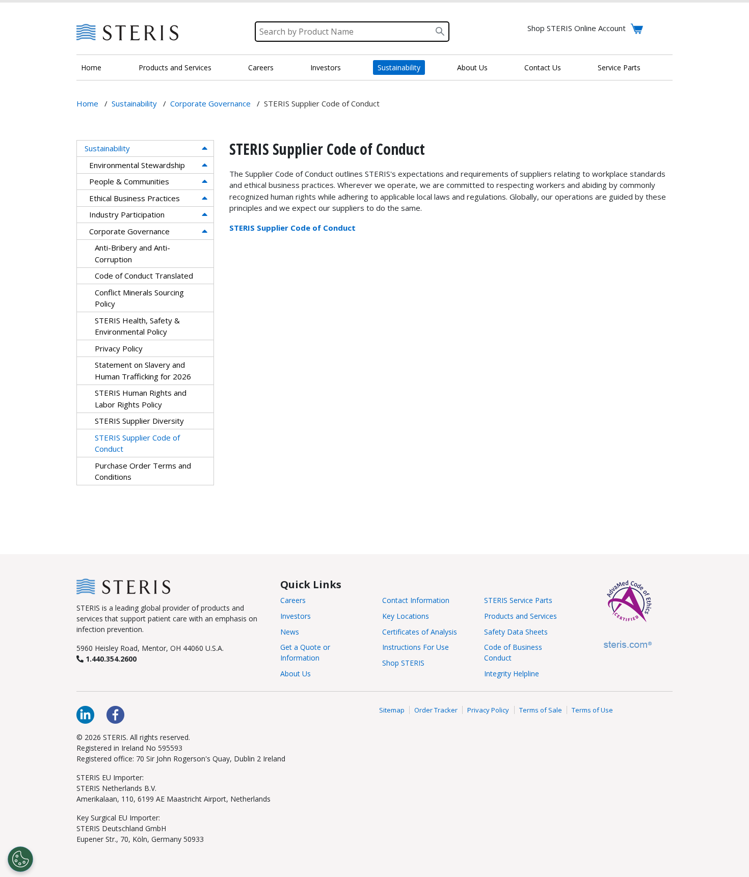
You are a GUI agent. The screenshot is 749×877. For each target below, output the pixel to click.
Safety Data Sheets (516, 632)
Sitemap (392, 710)
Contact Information (415, 600)
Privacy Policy (119, 348)
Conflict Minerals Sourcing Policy (139, 298)
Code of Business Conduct (513, 652)
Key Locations (405, 616)
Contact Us (542, 67)
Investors (325, 67)
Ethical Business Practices (134, 198)
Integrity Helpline (511, 673)
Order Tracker (436, 710)
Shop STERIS (403, 663)
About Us (472, 67)
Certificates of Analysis (419, 632)
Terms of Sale (540, 710)
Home (91, 67)
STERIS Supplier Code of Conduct (137, 443)
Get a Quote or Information (305, 652)
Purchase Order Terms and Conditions (143, 471)
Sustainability (399, 67)
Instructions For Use (415, 647)
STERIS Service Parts (518, 600)
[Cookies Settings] (20, 859)
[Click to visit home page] (123, 585)
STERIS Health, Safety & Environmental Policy (137, 326)
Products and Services (175, 67)
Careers (261, 67)
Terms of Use (592, 710)
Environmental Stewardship (137, 165)
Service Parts (619, 67)
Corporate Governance (129, 231)
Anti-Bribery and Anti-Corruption (132, 253)
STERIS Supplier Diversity (139, 421)
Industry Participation (127, 214)
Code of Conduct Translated (144, 275)
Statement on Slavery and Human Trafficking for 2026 (143, 370)
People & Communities (129, 181)
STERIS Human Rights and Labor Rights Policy (140, 398)
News (289, 632)
